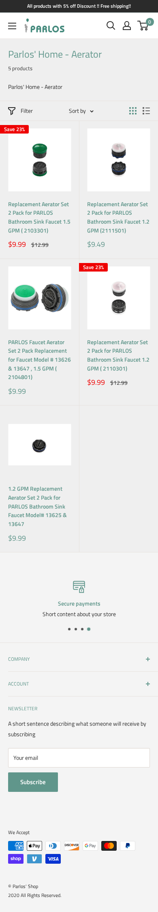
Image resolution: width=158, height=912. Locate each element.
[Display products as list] (146, 110)
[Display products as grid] (133, 110)
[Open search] (111, 25)
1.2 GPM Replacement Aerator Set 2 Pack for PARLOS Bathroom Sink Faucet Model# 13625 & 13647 (37, 506)
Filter (27, 110)
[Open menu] (12, 26)
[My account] (127, 25)
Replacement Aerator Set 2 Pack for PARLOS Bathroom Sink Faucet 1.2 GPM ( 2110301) (118, 355)
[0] (143, 25)
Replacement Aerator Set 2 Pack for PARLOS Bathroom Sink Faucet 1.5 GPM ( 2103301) (39, 217)
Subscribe (33, 782)
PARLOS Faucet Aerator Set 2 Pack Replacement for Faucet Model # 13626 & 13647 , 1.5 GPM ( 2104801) (39, 360)
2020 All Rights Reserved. (35, 895)
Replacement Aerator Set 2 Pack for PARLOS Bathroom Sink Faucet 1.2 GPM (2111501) (118, 217)
